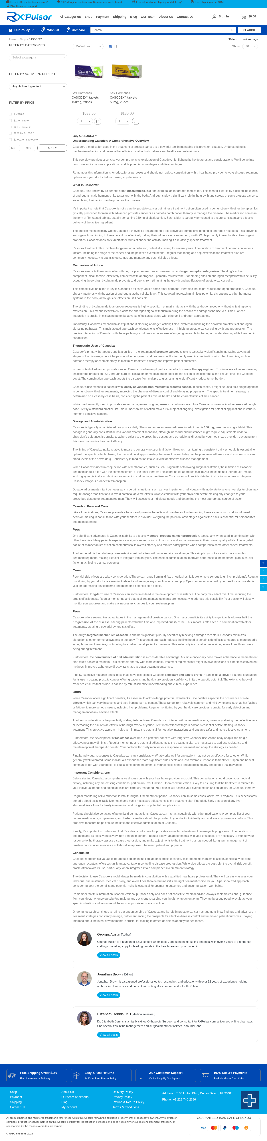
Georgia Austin (108, 934)
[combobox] (38, 57)
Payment (16, 1097)
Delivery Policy (123, 1092)
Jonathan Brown (110, 974)
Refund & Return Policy (128, 1102)
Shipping (16, 1102)
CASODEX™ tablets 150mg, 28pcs (85, 100)
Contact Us (17, 1107)
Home (12, 39)
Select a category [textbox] (24, 57)
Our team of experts (75, 1097)
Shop (22, 39)
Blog (64, 1102)
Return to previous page (243, 39)
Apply (52, 148)
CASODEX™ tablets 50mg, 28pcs (123, 100)
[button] (248, 16)
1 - (19, 114)
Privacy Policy (122, 1097)
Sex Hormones (82, 93)
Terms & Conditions (126, 1107)
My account (69, 1107)
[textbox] (35, 86)
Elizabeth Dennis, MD (114, 1014)
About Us (67, 1092)
